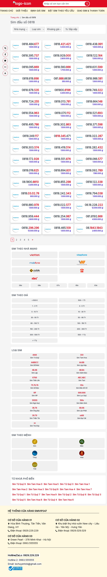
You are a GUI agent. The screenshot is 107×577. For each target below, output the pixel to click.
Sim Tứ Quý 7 (33, 494)
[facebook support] (5, 54)
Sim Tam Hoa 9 (49, 494)
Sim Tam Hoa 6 (66, 499)
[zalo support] (5, 67)
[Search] (87, 4)
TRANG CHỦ (6, 10)
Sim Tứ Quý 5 (19, 499)
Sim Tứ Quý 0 (66, 484)
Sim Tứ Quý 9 (19, 484)
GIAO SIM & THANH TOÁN (91, 10)
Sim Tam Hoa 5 (51, 484)
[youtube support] (5, 73)
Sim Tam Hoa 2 (19, 489)
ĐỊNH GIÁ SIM (38, 10)
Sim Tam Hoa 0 (34, 484)
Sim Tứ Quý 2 (64, 494)
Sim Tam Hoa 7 (84, 489)
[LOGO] (22, 3)
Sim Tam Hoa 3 (36, 489)
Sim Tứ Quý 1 (18, 494)
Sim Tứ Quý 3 (94, 494)
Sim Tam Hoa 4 (67, 489)
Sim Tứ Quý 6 (79, 494)
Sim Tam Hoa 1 (82, 484)
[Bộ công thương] (15, 567)
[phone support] (5, 48)
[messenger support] (5, 60)
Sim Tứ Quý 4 (50, 499)
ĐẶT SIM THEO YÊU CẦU (61, 10)
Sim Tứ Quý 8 (51, 489)
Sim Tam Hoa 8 (34, 499)
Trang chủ (14, 17)
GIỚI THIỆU (22, 10)
